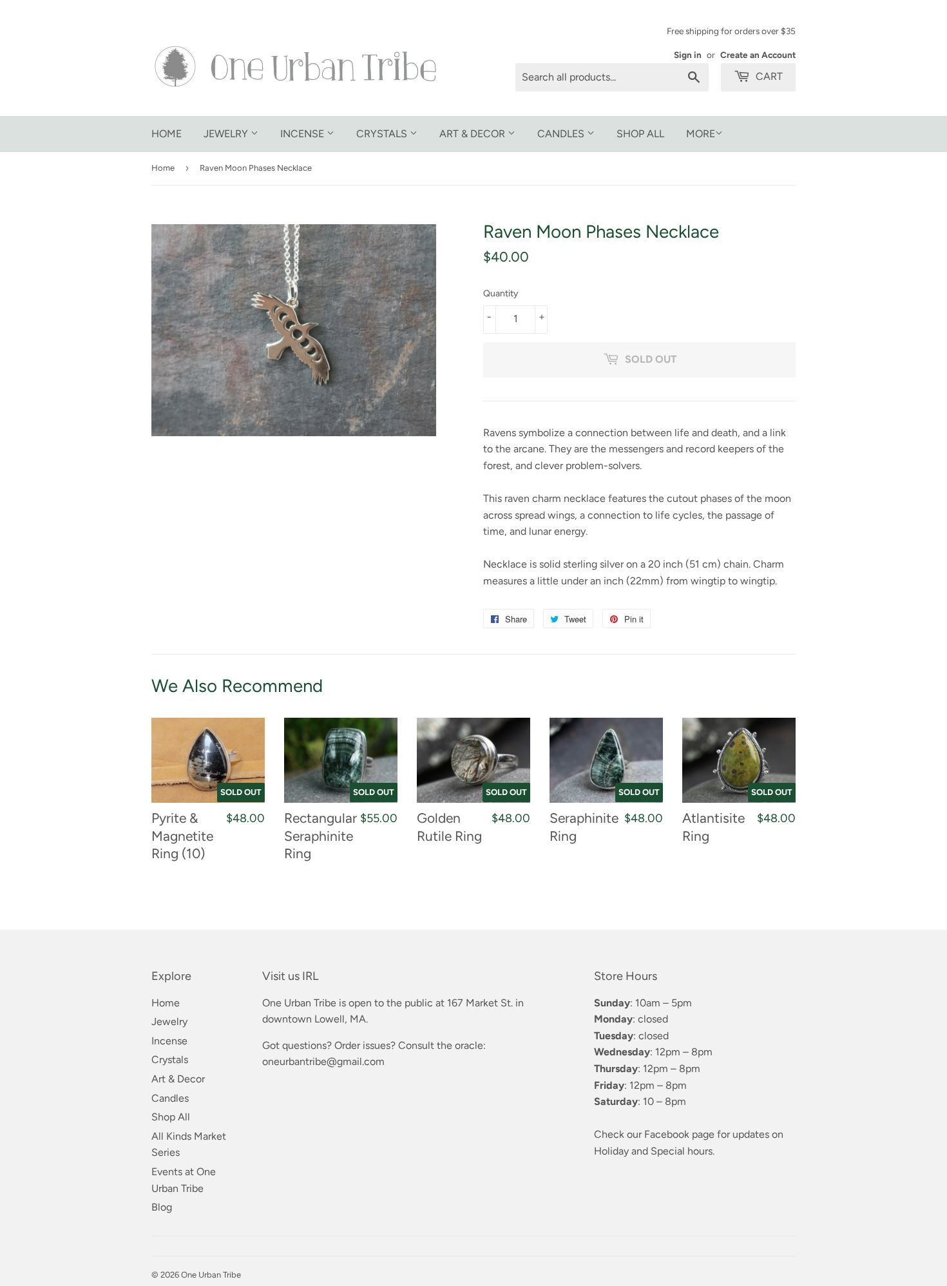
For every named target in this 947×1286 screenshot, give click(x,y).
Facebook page (679, 1134)
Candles (562, 134)
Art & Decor (473, 134)
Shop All (640, 134)
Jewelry (227, 134)
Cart (768, 76)
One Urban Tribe (211, 1275)
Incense (303, 134)
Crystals (383, 134)
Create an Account (758, 55)
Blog (161, 1207)
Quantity (500, 293)
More (700, 134)
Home (166, 134)
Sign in (688, 55)
